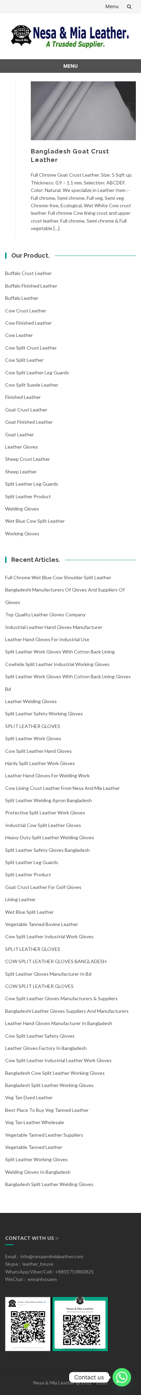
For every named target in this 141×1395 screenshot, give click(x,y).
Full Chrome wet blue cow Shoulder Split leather (58, 577)
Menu (112, 6)
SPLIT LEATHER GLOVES (32, 726)
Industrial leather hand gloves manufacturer (53, 627)
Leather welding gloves (31, 701)
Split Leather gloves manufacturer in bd (48, 974)
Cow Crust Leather (25, 310)
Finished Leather (23, 397)
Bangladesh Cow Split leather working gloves (55, 1073)
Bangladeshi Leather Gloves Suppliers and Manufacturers (67, 1011)
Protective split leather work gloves (45, 812)
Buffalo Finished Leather (31, 286)
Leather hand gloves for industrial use (47, 639)
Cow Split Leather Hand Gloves (38, 751)
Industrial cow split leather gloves (43, 825)
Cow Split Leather (24, 360)
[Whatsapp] (122, 1377)
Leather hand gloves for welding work (47, 775)
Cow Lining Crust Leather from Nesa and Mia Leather (62, 788)
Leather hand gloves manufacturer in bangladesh (58, 1023)
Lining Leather (20, 899)
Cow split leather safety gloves (40, 1036)
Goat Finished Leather (29, 422)
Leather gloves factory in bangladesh (46, 1048)
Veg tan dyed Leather (29, 1097)
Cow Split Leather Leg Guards (37, 372)
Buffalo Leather (21, 298)
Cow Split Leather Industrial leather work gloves (58, 1060)
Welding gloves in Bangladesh (37, 1172)
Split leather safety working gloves (44, 713)
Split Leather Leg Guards (31, 484)
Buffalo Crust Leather (28, 273)
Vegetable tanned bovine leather (41, 924)
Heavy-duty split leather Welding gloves (49, 837)
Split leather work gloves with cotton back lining (60, 651)
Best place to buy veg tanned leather (47, 1110)
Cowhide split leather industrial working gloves (57, 664)
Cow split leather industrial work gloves (49, 936)
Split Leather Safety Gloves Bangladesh (47, 850)
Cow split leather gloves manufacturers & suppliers (61, 998)
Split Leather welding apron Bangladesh (48, 800)
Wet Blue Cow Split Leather (35, 521)
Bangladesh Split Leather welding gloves (49, 1184)
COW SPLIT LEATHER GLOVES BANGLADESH (55, 961)
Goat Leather (19, 434)
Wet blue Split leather (29, 912)
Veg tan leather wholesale (34, 1122)
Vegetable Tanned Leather (33, 1147)
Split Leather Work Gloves (33, 738)
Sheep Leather (21, 471)
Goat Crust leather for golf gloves (43, 887)
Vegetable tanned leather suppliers (44, 1135)
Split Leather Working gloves (36, 1159)
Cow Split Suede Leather (31, 385)
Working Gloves (22, 533)
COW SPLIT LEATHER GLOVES (39, 986)
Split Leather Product (28, 496)
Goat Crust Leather (26, 409)
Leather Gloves (21, 447)
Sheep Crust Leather (27, 459)
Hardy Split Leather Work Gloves (40, 763)
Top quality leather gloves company (45, 614)
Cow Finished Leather (28, 323)
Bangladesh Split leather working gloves (49, 1085)
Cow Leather (19, 335)
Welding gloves (22, 509)
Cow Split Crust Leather (31, 348)
